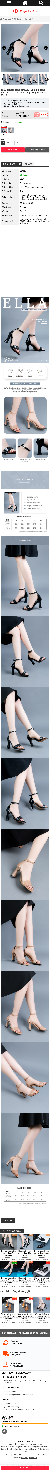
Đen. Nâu (23, 211)
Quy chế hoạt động (11, 1407)
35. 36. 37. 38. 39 (26, 203)
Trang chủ (6, 19)
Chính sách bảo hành (12, 1391)
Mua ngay (12, 150)
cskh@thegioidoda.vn (29, 1458)
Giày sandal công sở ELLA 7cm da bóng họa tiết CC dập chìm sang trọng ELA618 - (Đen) (24, 92)
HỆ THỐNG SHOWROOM (14, 1377)
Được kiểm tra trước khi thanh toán (33, 215)
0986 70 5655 (18, 1455)
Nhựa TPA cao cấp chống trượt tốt (33, 187)
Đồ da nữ (17, 19)
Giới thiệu (7, 1417)
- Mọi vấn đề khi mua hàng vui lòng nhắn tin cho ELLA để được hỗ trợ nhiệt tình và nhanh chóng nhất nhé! (33, 197)
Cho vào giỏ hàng (37, 150)
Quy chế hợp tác (10, 1403)
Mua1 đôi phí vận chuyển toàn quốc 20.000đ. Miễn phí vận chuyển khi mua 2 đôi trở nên (34, 221)
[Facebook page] (4, 1431)
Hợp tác (6, 1400)
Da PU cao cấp (25, 183)
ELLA (22, 179)
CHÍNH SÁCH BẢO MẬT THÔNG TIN (19, 1410)
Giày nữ (27, 19)
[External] (8, 1247)
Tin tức (6, 1419)
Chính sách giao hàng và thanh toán (18, 1395)
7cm (21, 191)
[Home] (25, 11)
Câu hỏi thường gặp (13, 1388)
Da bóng (23, 207)
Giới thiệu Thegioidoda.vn (16, 1373)
